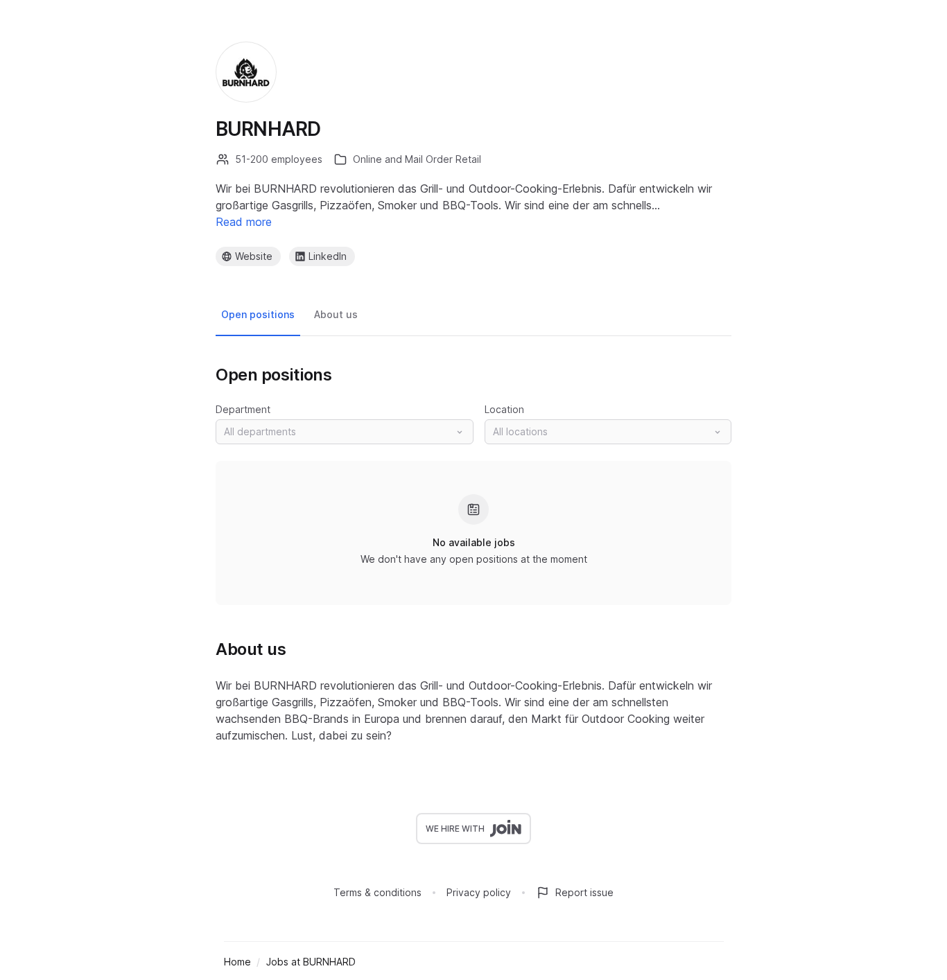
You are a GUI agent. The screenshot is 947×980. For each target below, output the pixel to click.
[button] (345, 431)
